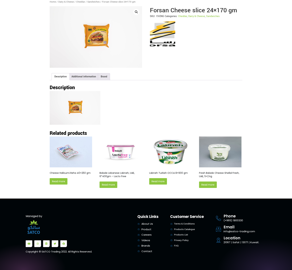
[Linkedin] (46, 243)
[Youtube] (29, 243)
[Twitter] (55, 243)
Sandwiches (93, 1)
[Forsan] (162, 33)
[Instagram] (37, 243)
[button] (136, 12)
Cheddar (80, 1)
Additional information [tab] (83, 76)
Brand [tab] (104, 76)
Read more (58, 181)
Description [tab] (60, 76)
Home (53, 1)
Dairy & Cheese (66, 1)
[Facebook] (63, 243)
